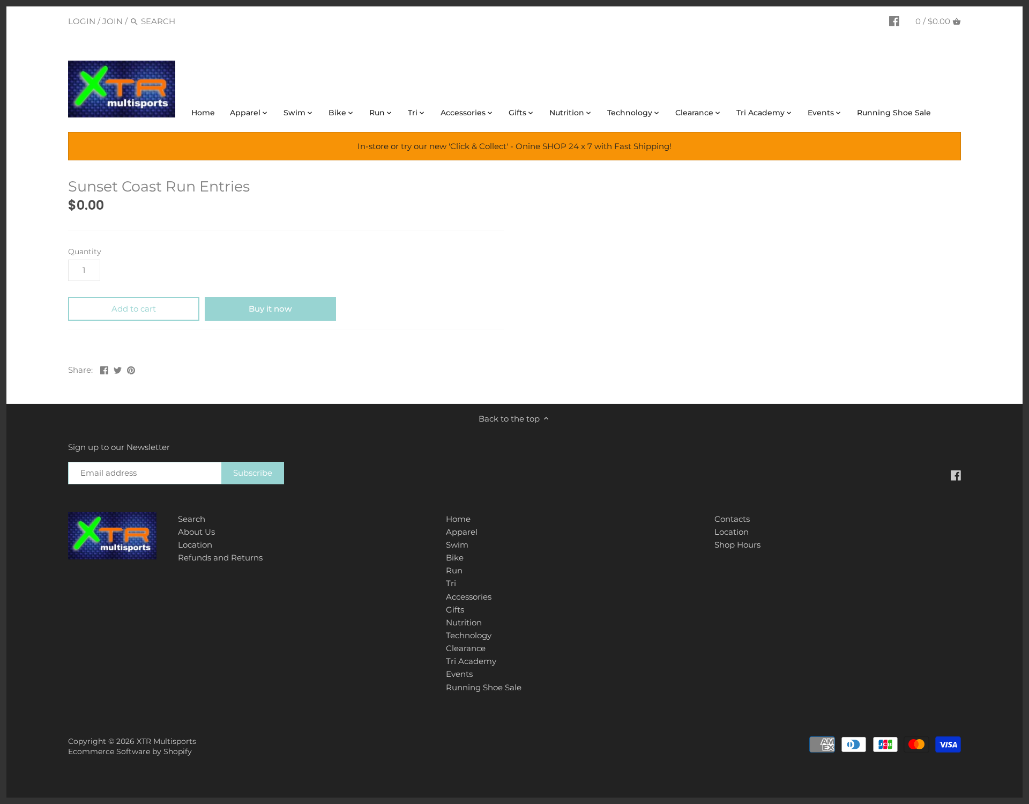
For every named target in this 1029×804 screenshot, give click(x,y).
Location (195, 545)
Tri (451, 583)
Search (191, 519)
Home (458, 519)
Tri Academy (471, 661)
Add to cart (133, 309)
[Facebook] (894, 21)
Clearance (466, 648)
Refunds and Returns (220, 557)
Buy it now (270, 309)
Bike (455, 557)
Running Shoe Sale (483, 687)
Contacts (732, 519)
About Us (196, 532)
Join (112, 21)
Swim (457, 545)
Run (454, 570)
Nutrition (464, 622)
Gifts (455, 609)
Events (459, 674)
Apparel (462, 532)
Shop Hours (737, 545)
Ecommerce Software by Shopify (130, 751)
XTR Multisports (166, 741)
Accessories (468, 597)
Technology (468, 635)
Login (81, 21)
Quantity (84, 251)
